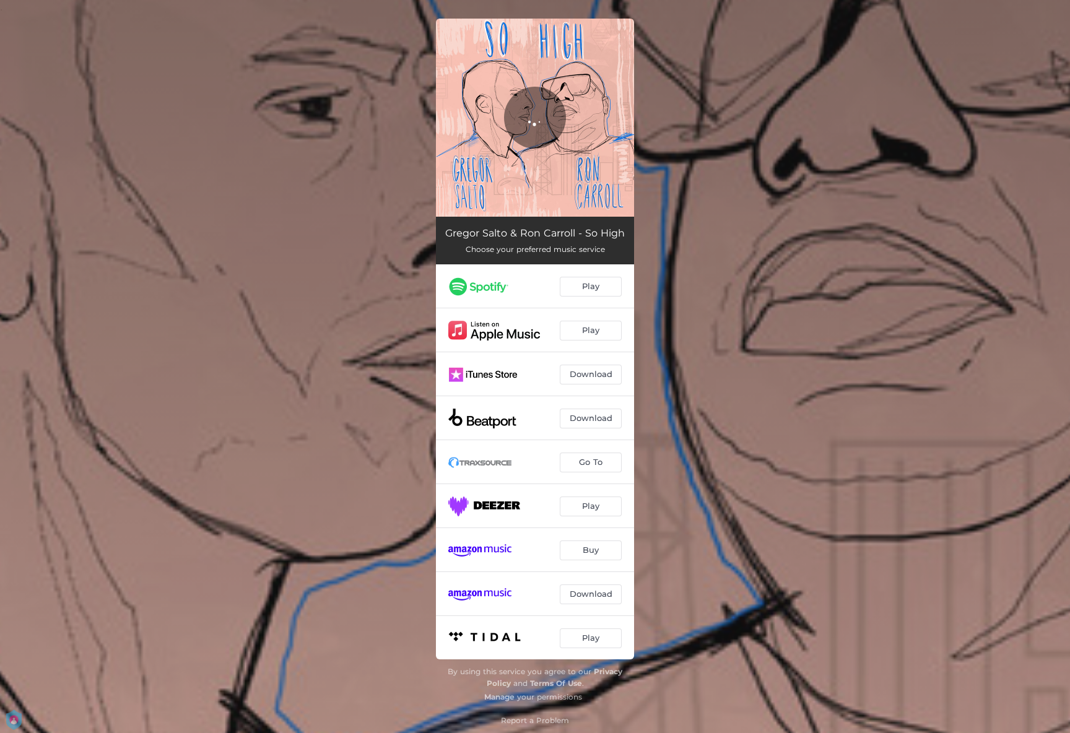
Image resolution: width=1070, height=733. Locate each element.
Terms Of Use (556, 683)
